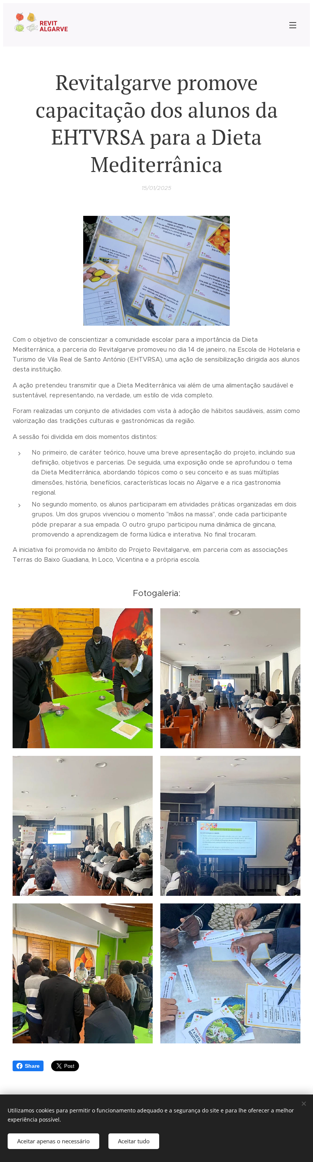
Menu (292, 24)
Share (32, 1066)
